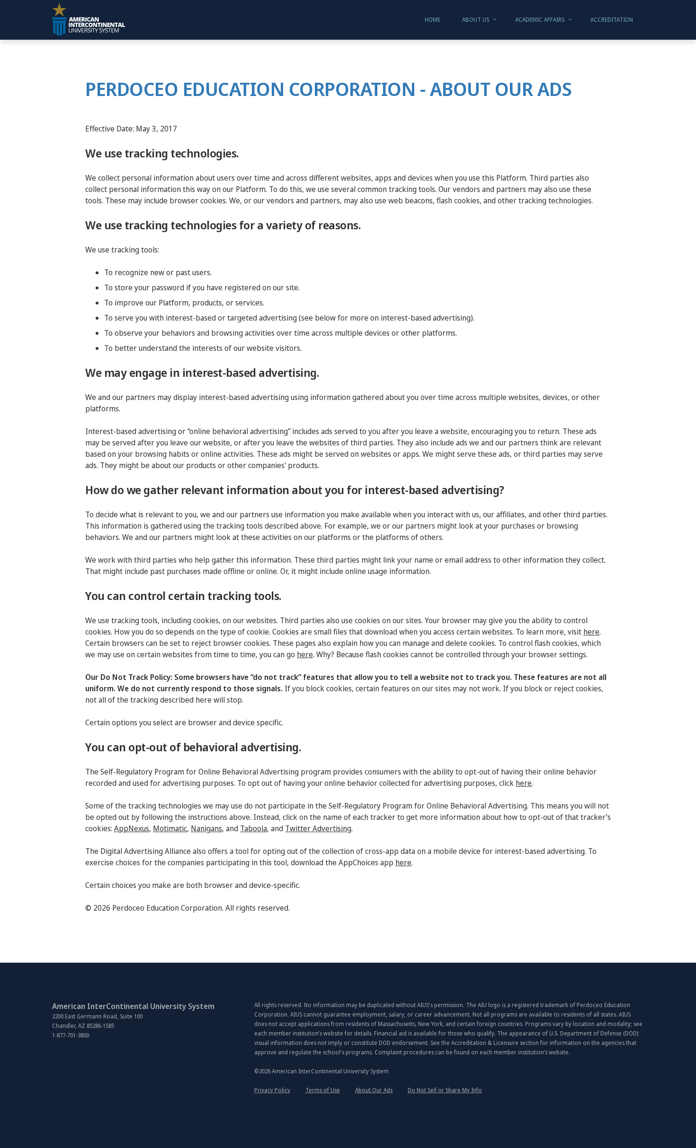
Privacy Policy (272, 1090)
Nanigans (206, 828)
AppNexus (131, 828)
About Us (475, 20)
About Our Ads (374, 1090)
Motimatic (170, 828)
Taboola (253, 828)
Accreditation (611, 20)
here (591, 631)
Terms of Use (322, 1090)
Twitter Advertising (318, 828)
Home (432, 20)
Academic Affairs (539, 20)
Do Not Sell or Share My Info (445, 1090)
